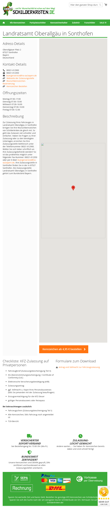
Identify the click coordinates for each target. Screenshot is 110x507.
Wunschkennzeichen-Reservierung (14, 82)
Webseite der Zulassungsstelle (20, 78)
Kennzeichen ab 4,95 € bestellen (62, 349)
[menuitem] (17, 22)
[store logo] (29, 9)
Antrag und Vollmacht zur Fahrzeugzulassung (79, 367)
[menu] (55, 22)
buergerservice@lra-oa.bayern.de (21, 75)
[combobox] (86, 5)
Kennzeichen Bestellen (17, 86)
